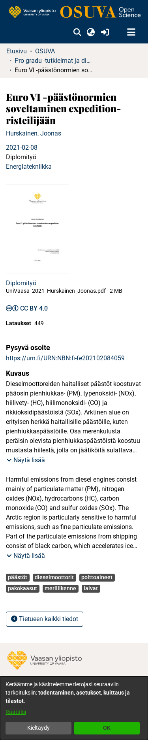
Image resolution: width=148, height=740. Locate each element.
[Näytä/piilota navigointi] (131, 32)
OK (107, 728)
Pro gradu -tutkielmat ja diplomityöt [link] (54, 60)
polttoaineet (96, 577)
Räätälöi (16, 712)
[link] (74, 12)
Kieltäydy (38, 728)
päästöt (17, 577)
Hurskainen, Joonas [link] (33, 133)
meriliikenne (60, 588)
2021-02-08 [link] (21, 147)
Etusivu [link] (16, 51)
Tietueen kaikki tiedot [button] (47, 619)
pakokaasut (22, 588)
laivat (91, 588)
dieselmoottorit (54, 577)
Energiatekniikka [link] (29, 166)
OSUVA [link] (45, 51)
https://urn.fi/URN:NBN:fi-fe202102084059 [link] (65, 358)
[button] (77, 32)
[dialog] (74, 708)
